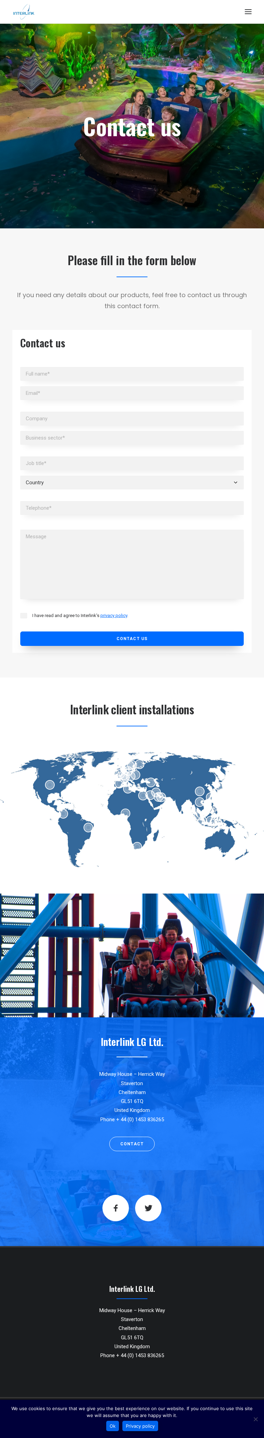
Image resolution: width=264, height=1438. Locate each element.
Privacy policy (140, 1426)
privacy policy (113, 615)
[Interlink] (23, 11)
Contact (132, 1144)
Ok (113, 1426)
